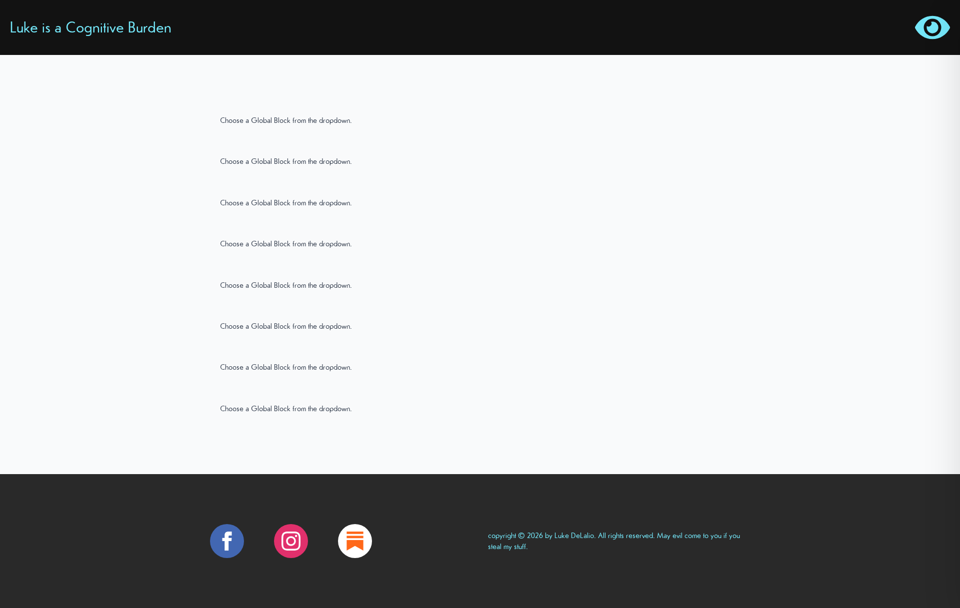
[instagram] (291, 541)
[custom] (355, 541)
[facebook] (227, 541)
